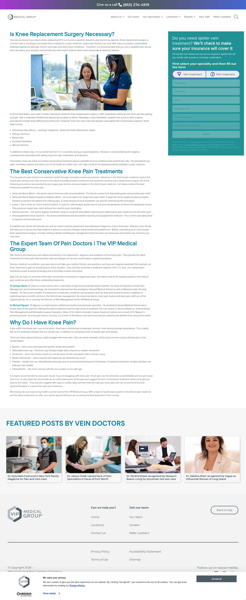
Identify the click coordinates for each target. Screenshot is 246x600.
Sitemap (135, 559)
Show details (49, 593)
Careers (134, 525)
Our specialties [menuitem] (151, 16)
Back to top (224, 510)
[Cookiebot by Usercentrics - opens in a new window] (24, 594)
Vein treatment (192, 74)
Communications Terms (194, 145)
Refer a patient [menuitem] (222, 16)
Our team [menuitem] (133, 16)
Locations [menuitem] (172, 16)
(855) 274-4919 (136, 5)
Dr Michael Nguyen (19, 305)
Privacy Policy (215, 145)
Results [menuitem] (188, 16)
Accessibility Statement (145, 551)
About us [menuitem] (116, 16)
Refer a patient (139, 533)
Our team (136, 517)
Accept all (217, 579)
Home (95, 517)
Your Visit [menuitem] (204, 16)
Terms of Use (99, 559)
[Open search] (236, 17)
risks (12, 124)
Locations (97, 525)
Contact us (98, 533)
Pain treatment (225, 74)
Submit (206, 134)
